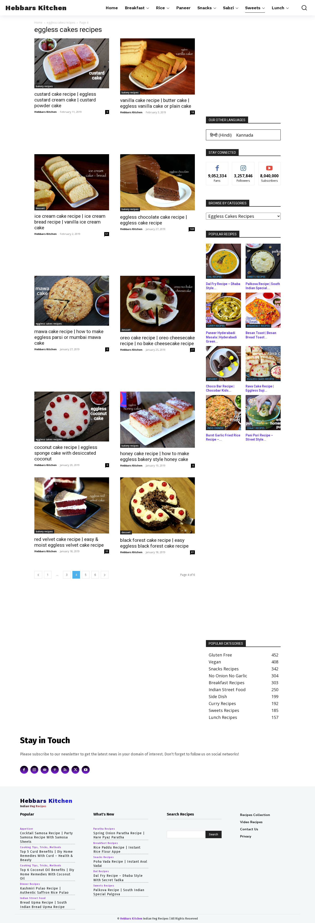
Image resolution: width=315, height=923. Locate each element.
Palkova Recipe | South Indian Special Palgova (118, 892)
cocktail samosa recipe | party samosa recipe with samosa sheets (46, 837)
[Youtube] (86, 770)
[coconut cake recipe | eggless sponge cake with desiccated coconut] (71, 417)
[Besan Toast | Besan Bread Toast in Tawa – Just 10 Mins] (263, 310)
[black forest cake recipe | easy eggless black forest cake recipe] (157, 505)
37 (192, 349)
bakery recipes (44, 86)
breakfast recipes (258, 325)
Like (217, 165)
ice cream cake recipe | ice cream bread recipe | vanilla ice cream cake (69, 221)
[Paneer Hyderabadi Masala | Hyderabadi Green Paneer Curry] (223, 310)
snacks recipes (103, 857)
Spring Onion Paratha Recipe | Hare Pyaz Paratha (119, 835)
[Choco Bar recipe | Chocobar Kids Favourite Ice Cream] (223, 363)
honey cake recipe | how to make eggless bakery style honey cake (154, 456)
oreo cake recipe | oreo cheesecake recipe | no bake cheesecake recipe (157, 340)
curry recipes (216, 325)
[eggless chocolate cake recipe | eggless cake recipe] (157, 182)
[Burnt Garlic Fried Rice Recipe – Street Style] (223, 412)
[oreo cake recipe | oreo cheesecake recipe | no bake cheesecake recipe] (157, 304)
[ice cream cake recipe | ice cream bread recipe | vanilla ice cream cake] (71, 182)
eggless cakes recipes (61, 23)
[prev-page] (38, 575)
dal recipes (214, 276)
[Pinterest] (55, 770)
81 (192, 552)
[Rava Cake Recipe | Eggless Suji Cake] (263, 363)
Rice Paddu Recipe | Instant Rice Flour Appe (116, 849)
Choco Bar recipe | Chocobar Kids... (220, 388)
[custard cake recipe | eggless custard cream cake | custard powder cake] (71, 63)
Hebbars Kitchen (45, 111)
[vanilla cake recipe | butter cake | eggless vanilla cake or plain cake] (157, 66)
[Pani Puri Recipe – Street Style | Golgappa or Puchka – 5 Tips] (263, 412)
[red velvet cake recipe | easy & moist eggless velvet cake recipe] (71, 505)
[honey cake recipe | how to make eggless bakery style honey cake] (157, 420)
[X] (75, 770)
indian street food (33, 898)
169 (192, 229)
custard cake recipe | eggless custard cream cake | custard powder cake (65, 99)
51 (106, 234)
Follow (243, 165)
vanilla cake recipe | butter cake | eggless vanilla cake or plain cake (155, 103)
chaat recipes (255, 428)
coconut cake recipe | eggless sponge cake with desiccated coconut (65, 453)
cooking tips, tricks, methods (40, 847)
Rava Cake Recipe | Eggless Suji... (260, 388)
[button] (301, 7)
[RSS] (65, 770)
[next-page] (105, 575)
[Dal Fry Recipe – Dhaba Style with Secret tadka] (223, 261)
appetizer (26, 829)
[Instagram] (34, 770)
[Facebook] (24, 770)
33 (106, 551)
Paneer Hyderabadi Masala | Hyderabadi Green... (221, 337)
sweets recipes (256, 276)
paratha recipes (104, 829)
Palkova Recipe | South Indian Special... (263, 286)
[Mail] (45, 770)
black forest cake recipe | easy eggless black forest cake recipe (154, 543)
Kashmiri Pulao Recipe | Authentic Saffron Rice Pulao (44, 890)
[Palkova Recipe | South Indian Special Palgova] (263, 261)
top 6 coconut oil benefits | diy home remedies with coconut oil (47, 874)
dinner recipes (30, 884)
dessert (40, 208)
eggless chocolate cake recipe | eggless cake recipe (153, 220)
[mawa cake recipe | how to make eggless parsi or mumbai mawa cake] (71, 301)
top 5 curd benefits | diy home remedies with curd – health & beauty (46, 856)
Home (38, 23)
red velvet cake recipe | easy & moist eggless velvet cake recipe (69, 542)
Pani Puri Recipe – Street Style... (259, 437)
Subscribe (269, 165)
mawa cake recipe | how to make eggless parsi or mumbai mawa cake (69, 337)
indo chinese (215, 428)
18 (192, 112)
